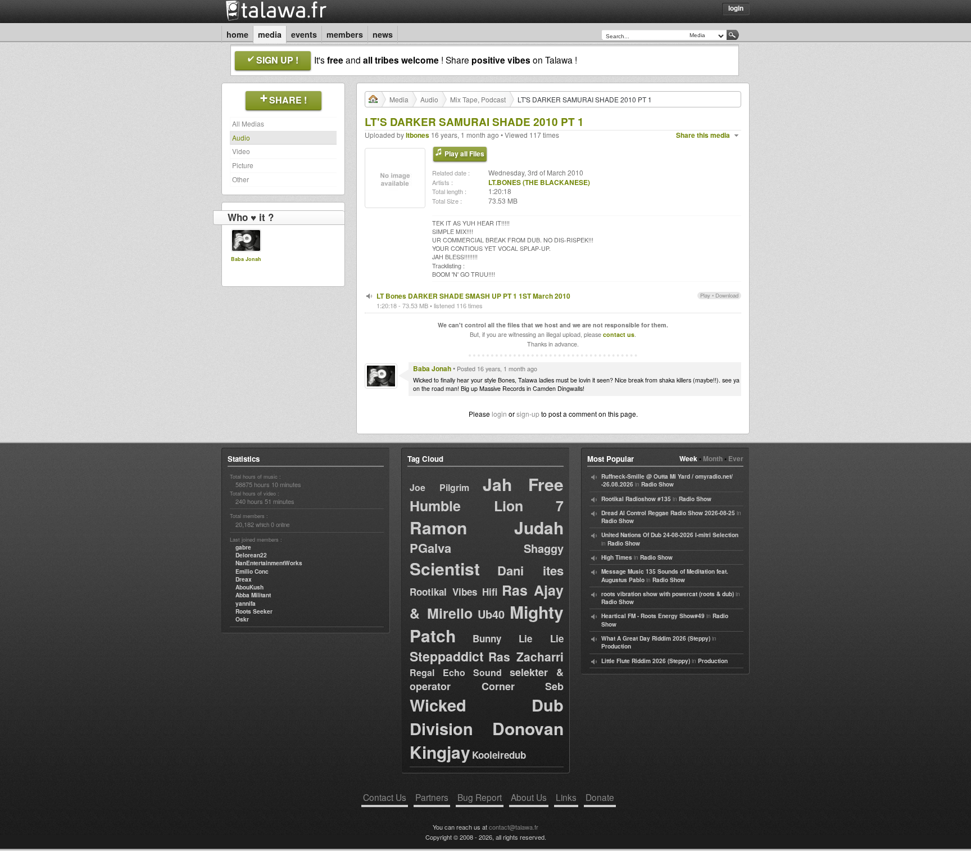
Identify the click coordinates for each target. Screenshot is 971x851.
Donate (600, 797)
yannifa (245, 603)
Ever (735, 458)
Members (344, 34)
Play (705, 295)
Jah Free (523, 484)
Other (240, 179)
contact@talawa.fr (513, 826)
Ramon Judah (487, 527)
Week (688, 458)
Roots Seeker (254, 611)
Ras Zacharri (526, 656)
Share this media (703, 135)
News (383, 34)
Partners (431, 797)
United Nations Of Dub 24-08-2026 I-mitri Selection (669, 535)
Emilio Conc (252, 571)
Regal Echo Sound (456, 672)
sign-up (527, 413)
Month (713, 458)
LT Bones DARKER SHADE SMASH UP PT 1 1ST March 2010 (473, 296)
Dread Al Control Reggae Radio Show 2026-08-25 (668, 513)
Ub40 (491, 614)
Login (735, 8)
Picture (242, 165)
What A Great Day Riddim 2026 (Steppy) (655, 638)
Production (616, 646)
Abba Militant (253, 595)
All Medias (248, 123)
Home (237, 34)
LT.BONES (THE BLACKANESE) (539, 182)
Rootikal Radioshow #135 (636, 499)
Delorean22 (251, 555)
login (499, 413)
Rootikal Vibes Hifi (453, 591)
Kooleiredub (499, 755)
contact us (618, 334)
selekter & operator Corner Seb (487, 679)
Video (241, 151)
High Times (616, 557)
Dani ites (530, 570)
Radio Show (657, 484)
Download (726, 295)
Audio (241, 137)
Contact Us (384, 797)
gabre (243, 547)
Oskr (242, 619)
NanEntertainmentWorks (268, 563)
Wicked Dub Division (487, 716)
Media (270, 34)
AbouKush (249, 587)
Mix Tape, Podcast (478, 99)
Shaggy (544, 548)
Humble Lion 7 (487, 506)
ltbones (417, 135)
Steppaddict (447, 656)
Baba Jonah (246, 259)
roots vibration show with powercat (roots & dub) (667, 594)
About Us (529, 797)
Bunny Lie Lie (518, 638)
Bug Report (479, 797)
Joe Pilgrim (439, 487)
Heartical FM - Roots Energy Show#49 (653, 616)
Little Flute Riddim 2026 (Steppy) (645, 661)
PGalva (430, 548)
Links (566, 797)
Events (304, 34)
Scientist (445, 568)
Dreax (243, 579)
